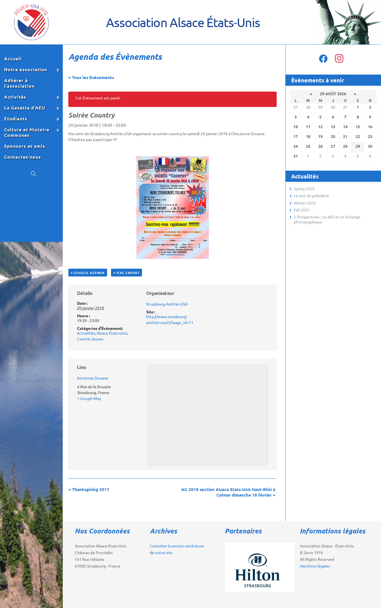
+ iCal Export (126, 272)
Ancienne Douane (92, 377)
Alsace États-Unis (112, 332)
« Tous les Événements (91, 77)
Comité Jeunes (90, 338)
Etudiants (15, 118)
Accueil (13, 58)
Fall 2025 (302, 209)
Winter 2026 (305, 202)
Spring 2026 (304, 188)
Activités (15, 97)
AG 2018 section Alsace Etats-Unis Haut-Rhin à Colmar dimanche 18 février (228, 492)
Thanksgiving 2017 (88, 489)
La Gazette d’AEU (24, 108)
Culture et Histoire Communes (26, 132)
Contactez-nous (22, 157)
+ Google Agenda (88, 272)
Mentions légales (315, 565)
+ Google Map (89, 398)
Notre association (25, 69)
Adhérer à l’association (19, 83)
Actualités (86, 332)
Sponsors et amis (24, 146)
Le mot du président (311, 195)
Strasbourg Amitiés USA (167, 303)
